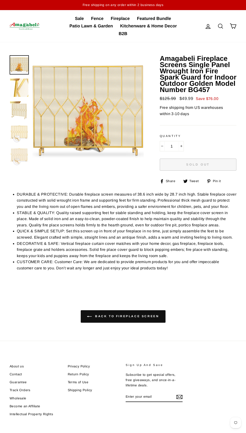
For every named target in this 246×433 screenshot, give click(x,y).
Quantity (170, 136)
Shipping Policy (80, 390)
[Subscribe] (179, 397)
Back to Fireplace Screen (126, 316)
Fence (97, 18)
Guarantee (18, 382)
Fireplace (120, 18)
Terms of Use (78, 382)
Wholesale (18, 398)
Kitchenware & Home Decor (148, 26)
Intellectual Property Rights (31, 414)
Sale (79, 18)
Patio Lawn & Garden (91, 26)
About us (17, 366)
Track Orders (20, 390)
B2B (123, 33)
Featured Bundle (154, 18)
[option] (88, 111)
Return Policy (78, 374)
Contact (16, 374)
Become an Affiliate (25, 406)
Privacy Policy (79, 366)
